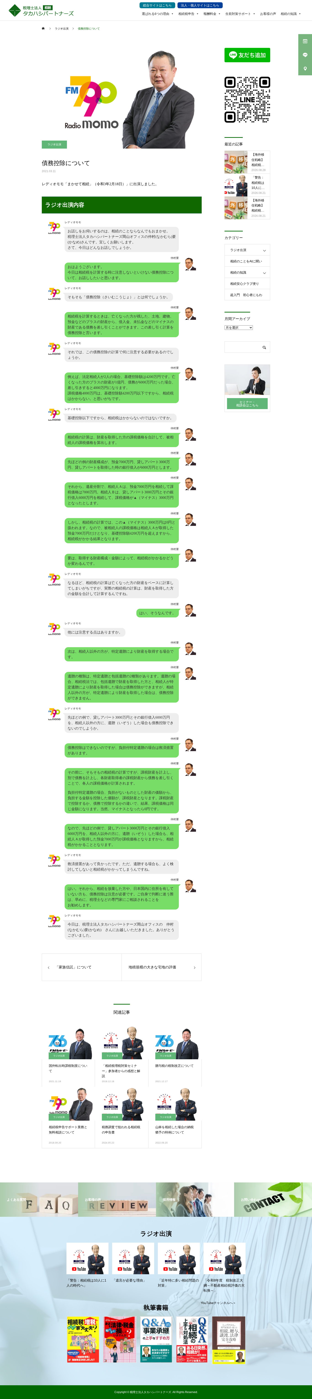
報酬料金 (210, 14)
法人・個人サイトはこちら (200, 5)
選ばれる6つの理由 (155, 14)
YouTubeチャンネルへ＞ (218, 1302)
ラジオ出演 (54, 144)
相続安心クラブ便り (244, 283)
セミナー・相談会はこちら (247, 403)
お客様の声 (268, 14)
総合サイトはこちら (157, 5)
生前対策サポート (238, 14)
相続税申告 (186, 14)
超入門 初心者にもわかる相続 (246, 296)
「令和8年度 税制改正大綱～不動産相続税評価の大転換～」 (224, 1285)
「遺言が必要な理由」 (129, 1280)
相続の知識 (289, 14)
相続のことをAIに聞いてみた (246, 263)
